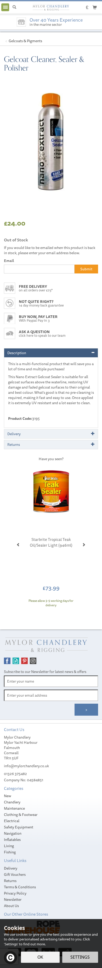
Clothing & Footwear (20, 814)
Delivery (10, 868)
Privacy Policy (15, 893)
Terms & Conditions (20, 887)
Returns (10, 880)
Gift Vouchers (15, 874)
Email (9, 260)
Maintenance (14, 808)
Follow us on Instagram (33, 661)
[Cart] (95, 7)
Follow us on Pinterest (24, 661)
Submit (86, 269)
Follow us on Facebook (7, 661)
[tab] (51, 352)
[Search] (14, 7)
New (7, 795)
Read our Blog (16, 661)
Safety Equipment (18, 827)
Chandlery (12, 802)
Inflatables (12, 839)
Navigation (12, 833)
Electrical (11, 820)
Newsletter (12, 899)
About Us (11, 905)
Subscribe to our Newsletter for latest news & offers (45, 671)
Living (9, 845)
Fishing (10, 852)
